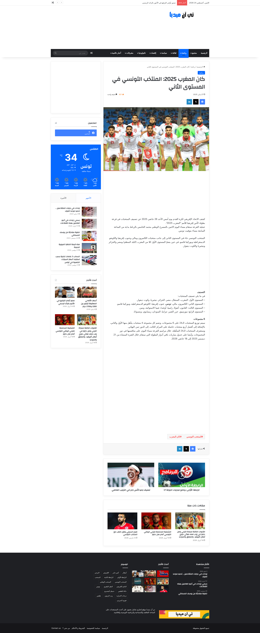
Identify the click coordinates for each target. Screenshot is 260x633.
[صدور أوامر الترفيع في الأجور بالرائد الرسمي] (65, 292)
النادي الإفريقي (121, 586)
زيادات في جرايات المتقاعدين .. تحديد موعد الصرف (67, 209)
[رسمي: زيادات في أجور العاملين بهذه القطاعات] (89, 224)
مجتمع (194, 53)
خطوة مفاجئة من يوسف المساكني (70, 234)
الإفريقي (106, 573)
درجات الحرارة (121, 596)
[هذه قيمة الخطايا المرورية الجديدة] (89, 248)
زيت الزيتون (109, 596)
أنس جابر (116, 573)
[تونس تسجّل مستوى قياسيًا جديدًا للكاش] (150, 589)
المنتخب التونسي (194, 436)
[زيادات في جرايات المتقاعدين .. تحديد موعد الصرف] (89, 212)
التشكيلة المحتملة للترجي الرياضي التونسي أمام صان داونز (157, 533)
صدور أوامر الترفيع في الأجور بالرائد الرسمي (66, 302)
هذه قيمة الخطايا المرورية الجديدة (69, 246)
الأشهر (88, 198)
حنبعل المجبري (109, 591)
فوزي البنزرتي (121, 600)
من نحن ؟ (66, 628)
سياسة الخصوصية (93, 628)
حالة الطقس (122, 591)
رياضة (184, 53)
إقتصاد (153, 53)
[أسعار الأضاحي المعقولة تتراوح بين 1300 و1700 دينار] (87, 292)
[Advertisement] (103, 27)
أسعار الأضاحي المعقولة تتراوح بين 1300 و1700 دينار (89, 303)
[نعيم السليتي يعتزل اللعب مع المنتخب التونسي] (122, 520)
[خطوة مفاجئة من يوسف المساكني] (89, 236)
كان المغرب (174, 436)
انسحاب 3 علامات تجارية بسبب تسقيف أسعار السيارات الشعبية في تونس (68, 259)
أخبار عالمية (116, 53)
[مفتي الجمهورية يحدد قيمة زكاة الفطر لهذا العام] (138, 589)
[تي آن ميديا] (184, 15)
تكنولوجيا (142, 53)
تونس (98, 586)
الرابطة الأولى (121, 577)
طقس (99, 596)
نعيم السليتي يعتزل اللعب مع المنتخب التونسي (125, 533)
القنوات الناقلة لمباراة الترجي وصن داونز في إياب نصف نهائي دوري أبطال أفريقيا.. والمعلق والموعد (191, 534)
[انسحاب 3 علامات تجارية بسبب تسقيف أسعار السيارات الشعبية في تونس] (89, 260)
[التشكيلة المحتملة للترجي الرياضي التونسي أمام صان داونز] (156, 520)
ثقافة (174, 53)
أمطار (124, 573)
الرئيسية (204, 53)
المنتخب (97, 577)
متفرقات (129, 53)
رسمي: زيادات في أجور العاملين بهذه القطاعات (70, 222)
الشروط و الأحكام (78, 628)
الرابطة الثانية (108, 577)
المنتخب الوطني (105, 582)
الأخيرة (63, 198)
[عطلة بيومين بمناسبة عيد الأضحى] (163, 573)
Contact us (56, 628)
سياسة (164, 53)
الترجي (97, 573)
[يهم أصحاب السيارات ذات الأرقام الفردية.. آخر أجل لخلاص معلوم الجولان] (138, 581)
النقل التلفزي (108, 586)
